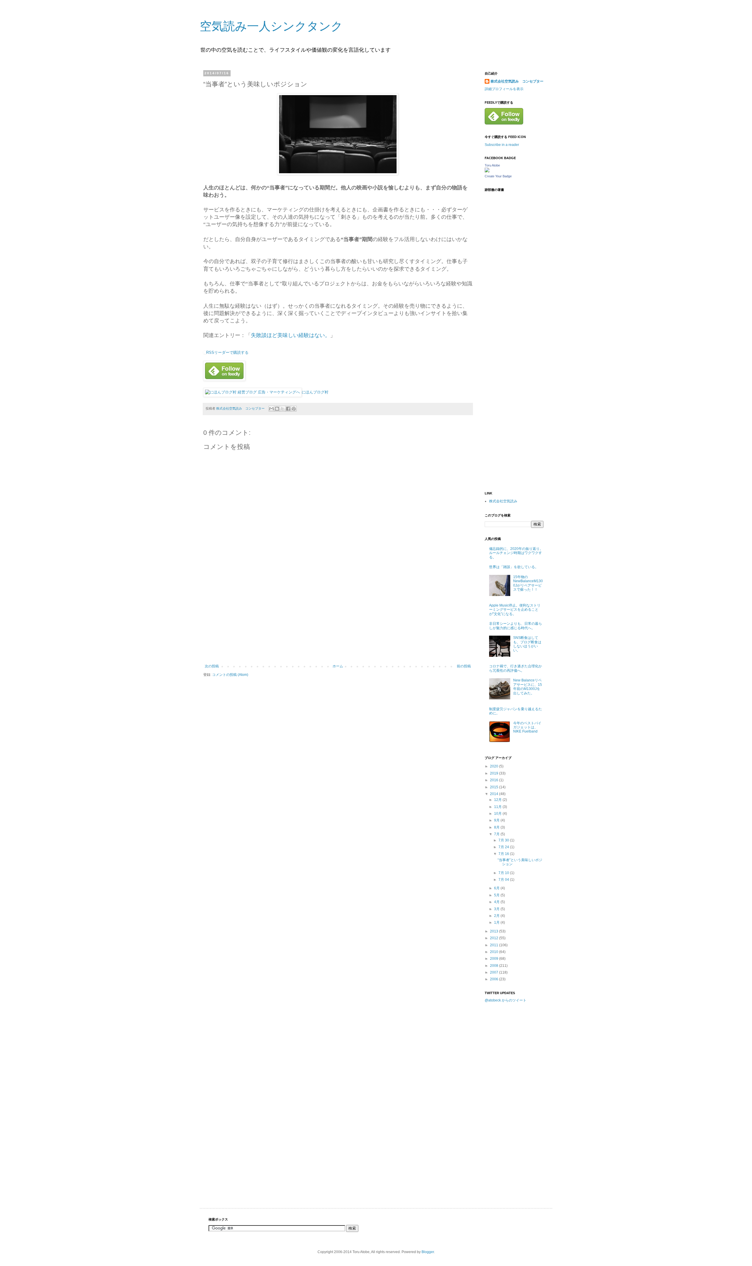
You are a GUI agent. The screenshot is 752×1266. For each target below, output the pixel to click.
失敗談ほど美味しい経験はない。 (290, 335)
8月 (497, 827)
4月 (497, 902)
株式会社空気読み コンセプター (517, 81)
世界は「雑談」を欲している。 (513, 567)
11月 (498, 807)
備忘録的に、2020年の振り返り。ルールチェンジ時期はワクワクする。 (516, 553)
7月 (497, 834)
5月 (497, 895)
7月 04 (504, 880)
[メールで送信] (271, 409)
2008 (494, 966)
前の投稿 (464, 666)
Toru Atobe (492, 165)
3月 (497, 909)
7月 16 (504, 854)
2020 (494, 766)
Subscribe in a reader (502, 145)
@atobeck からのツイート (505, 1000)
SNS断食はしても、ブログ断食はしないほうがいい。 (527, 644)
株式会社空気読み (503, 501)
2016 (494, 780)
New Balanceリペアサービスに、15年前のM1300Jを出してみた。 (527, 686)
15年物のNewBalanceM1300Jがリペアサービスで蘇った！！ (528, 583)
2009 (494, 959)
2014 (494, 794)
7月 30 (504, 840)
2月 (497, 916)
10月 (498, 814)
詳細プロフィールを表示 (504, 89)
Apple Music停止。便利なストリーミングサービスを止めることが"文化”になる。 (514, 609)
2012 (494, 938)
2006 (494, 979)
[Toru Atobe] (487, 171)
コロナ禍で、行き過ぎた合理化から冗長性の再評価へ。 (515, 668)
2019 (494, 773)
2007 (494, 972)
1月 (497, 922)
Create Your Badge (498, 176)
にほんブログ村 (315, 392)
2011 (494, 945)
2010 (494, 952)
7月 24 (504, 847)
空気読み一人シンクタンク (271, 26)
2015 (494, 787)
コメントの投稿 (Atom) (230, 675)
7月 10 (504, 873)
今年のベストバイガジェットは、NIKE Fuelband (527, 727)
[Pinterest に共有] (294, 409)
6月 (497, 888)
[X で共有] (283, 409)
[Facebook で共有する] (288, 409)
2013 (494, 931)
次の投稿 (212, 666)
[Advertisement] (338, 620)
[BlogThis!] (277, 409)
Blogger (428, 1252)
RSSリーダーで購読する (227, 352)
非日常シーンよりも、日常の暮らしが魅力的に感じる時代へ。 (515, 626)
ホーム (338, 666)
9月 (497, 820)
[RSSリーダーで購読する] (204, 352)
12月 (498, 800)
